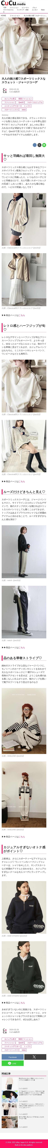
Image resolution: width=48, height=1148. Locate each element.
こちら (22, 315)
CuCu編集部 (14, 92)
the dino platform (27, 1145)
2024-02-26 (14, 89)
